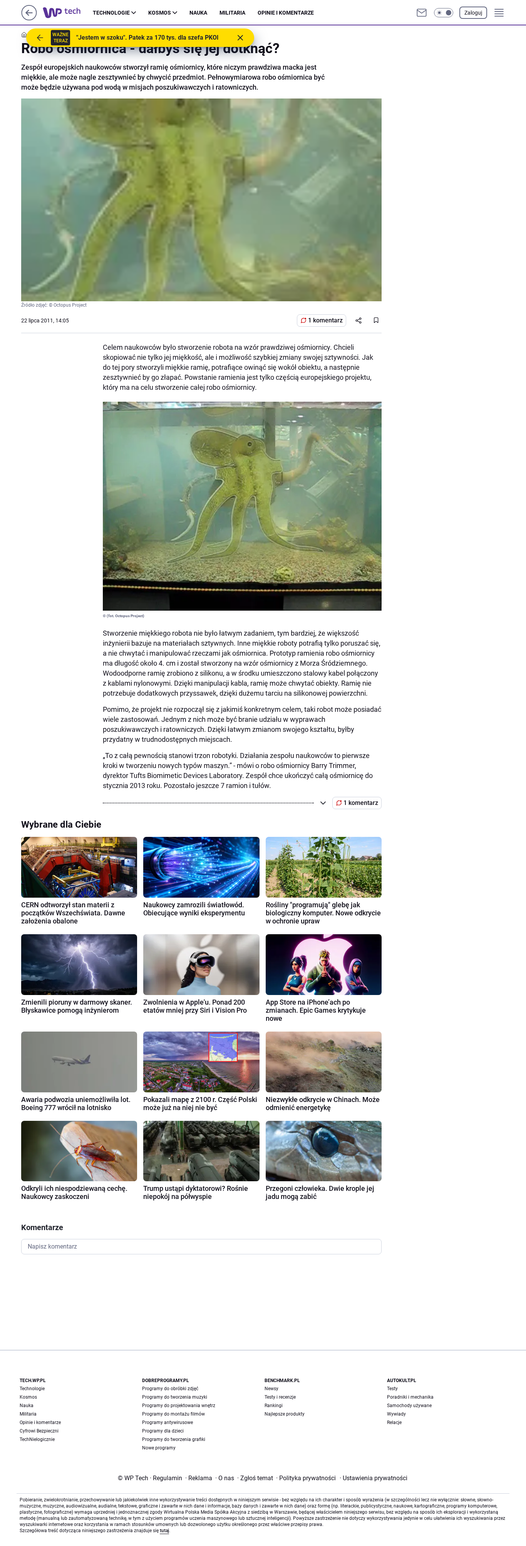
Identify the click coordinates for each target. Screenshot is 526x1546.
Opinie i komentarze (286, 13)
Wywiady (396, 1414)
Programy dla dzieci (163, 1431)
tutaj (164, 1530)
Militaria (232, 13)
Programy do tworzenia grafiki (173, 1439)
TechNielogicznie (37, 1439)
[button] (443, 12)
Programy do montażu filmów (173, 1414)
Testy (392, 1388)
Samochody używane (409, 1405)
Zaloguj (473, 13)
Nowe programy (159, 1448)
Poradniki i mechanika (410, 1397)
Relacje (394, 1422)
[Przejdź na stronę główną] (29, 18)
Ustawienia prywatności (373, 1478)
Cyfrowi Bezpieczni (39, 1431)
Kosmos (159, 13)
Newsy (271, 1388)
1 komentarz (325, 320)
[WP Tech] (68, 13)
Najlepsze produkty (285, 1414)
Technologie (111, 13)
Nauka (198, 13)
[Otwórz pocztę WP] (421, 13)
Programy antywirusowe (167, 1422)
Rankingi (274, 1405)
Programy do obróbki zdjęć (170, 1388)
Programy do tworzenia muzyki (174, 1397)
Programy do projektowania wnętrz (178, 1405)
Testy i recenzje (280, 1397)
